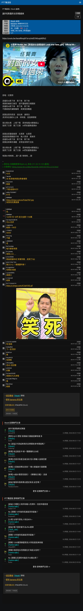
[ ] (11, 431)
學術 (14, 396)
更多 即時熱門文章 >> (41, 567)
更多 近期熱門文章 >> (41, 491)
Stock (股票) (15, 9)
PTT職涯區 (6, 9)
